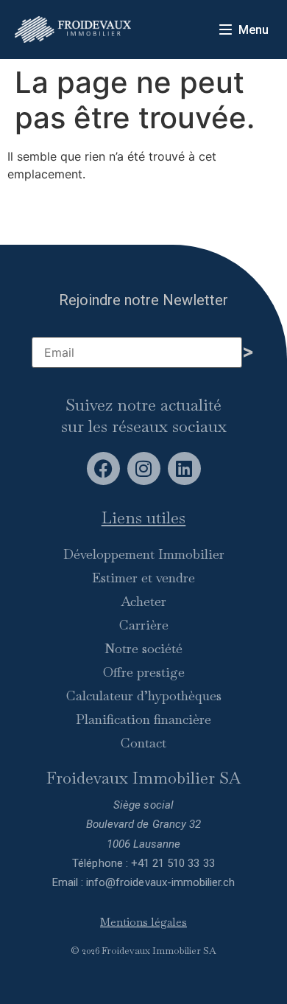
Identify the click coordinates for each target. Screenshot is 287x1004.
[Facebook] (103, 468)
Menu (253, 30)
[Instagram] (143, 468)
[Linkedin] (184, 468)
